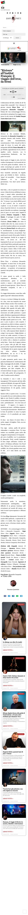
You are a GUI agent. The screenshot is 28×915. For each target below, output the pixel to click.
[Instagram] (15, 13)
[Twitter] (10, 13)
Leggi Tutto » (8, 650)
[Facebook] (7, 13)
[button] (14, 43)
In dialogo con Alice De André (12, 642)
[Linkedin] (18, 13)
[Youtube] (13, 13)
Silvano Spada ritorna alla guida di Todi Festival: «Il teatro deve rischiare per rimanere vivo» (14, 714)
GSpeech (23, 98)
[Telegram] (21, 13)
